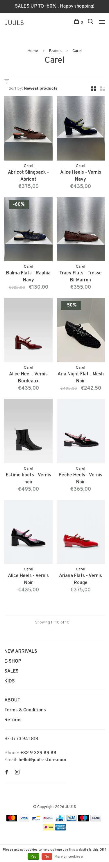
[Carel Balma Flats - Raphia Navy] (28, 230)
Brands (55, 50)
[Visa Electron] (71, 820)
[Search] (91, 22)
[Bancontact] (36, 820)
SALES (11, 671)
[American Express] (60, 829)
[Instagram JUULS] (17, 773)
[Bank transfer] (95, 820)
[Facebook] (6, 773)
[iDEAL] (48, 829)
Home (32, 50)
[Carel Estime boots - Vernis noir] (28, 432)
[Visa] (24, 820)
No (47, 856)
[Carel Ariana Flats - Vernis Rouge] (81, 533)
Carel (77, 50)
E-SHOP (12, 661)
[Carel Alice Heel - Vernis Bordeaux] (28, 331)
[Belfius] (48, 820)
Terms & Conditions (25, 710)
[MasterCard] (11, 820)
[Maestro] (83, 820)
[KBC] (60, 820)
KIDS (9, 681)
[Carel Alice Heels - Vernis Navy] (81, 129)
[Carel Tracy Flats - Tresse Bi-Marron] (81, 230)
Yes (33, 856)
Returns (13, 720)
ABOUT (12, 700)
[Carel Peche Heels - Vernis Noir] (81, 432)
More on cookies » (69, 856)
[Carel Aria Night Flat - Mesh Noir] (81, 331)
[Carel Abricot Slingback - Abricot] (28, 129)
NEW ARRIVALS (20, 651)
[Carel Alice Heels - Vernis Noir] (28, 533)
